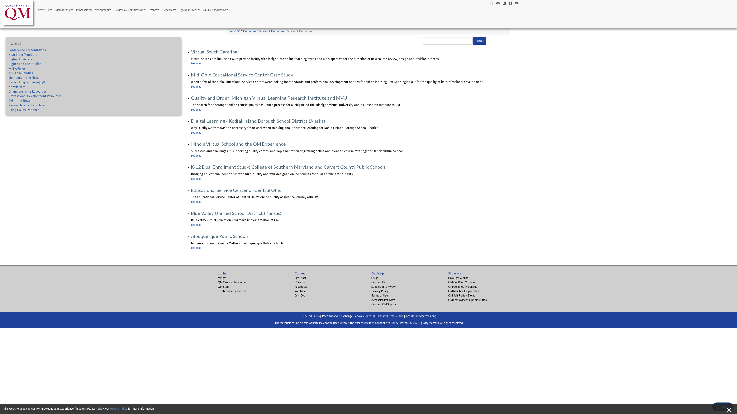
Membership (63, 10)
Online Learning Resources (27, 91)
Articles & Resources (271, 31)
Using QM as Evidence (23, 110)
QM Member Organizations (465, 291)
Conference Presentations (27, 50)
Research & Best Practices (27, 105)
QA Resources (188, 10)
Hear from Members (22, 55)
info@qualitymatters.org (421, 316)
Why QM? (44, 10)
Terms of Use (379, 295)
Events (153, 10)
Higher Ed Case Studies (24, 64)
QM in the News (19, 101)
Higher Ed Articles (21, 59)
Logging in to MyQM (383, 286)
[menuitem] (44, 10)
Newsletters (17, 87)
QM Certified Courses (461, 282)
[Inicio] (19, 13)
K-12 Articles (17, 68)
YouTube (300, 291)
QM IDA (300, 295)
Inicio (232, 31)
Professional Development (92, 10)
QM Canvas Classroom (232, 282)
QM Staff (223, 286)
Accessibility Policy (383, 299)
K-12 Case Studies (20, 73)
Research (168, 10)
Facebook (301, 286)
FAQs (374, 277)
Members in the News (23, 78)
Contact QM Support (384, 304)
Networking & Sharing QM (26, 82)
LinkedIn (300, 282)
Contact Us (378, 282)
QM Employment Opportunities (467, 299)
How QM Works (458, 277)
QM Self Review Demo (462, 295)
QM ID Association (214, 10)
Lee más (196, 63)
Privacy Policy (379, 291)
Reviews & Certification (129, 10)
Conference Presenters (233, 291)
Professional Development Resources (35, 96)
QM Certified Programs (462, 286)
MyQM (222, 277)
